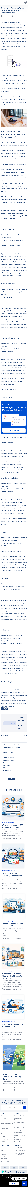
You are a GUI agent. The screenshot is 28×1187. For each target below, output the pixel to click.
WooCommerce (8, 752)
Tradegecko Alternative (7, 1123)
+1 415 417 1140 (18, 1147)
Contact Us (4, 1141)
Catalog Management (19, 1122)
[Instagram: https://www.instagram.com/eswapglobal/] (14, 1167)
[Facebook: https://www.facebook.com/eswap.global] (5, 1167)
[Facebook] (2, 709)
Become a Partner (5, 1126)
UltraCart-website (9, 757)
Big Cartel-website (9, 760)
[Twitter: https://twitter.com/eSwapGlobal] (23, 1167)
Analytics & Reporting (19, 1115)
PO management (18, 1132)
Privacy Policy (4, 1139)
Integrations (4, 1118)
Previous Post (6, 735)
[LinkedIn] (6, 709)
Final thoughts (8, 770)
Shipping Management (19, 1135)
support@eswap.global (19, 1150)
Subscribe (24, 1107)
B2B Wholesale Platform (18, 1119)
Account (25, 2)
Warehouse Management (17, 1138)
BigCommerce (8, 750)
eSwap (6, 763)
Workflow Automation (19, 1141)
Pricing (3, 1121)
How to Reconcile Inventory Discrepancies (5, 1154)
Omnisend (7, 765)
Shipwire (6, 768)
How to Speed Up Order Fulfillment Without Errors (5, 1160)
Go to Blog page (10, 723)
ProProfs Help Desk (9, 755)
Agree (14, 1183)
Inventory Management (20, 1125)
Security (3, 1136)
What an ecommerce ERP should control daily (6, 1149)
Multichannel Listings (19, 1127)
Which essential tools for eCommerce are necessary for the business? (14, 746)
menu (2, 2)
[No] (26, 1180)
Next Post (23, 735)
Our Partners (4, 1128)
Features (3, 1115)
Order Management (19, 1130)
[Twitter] (4, 709)
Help (2, 1131)
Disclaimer (3, 1133)
